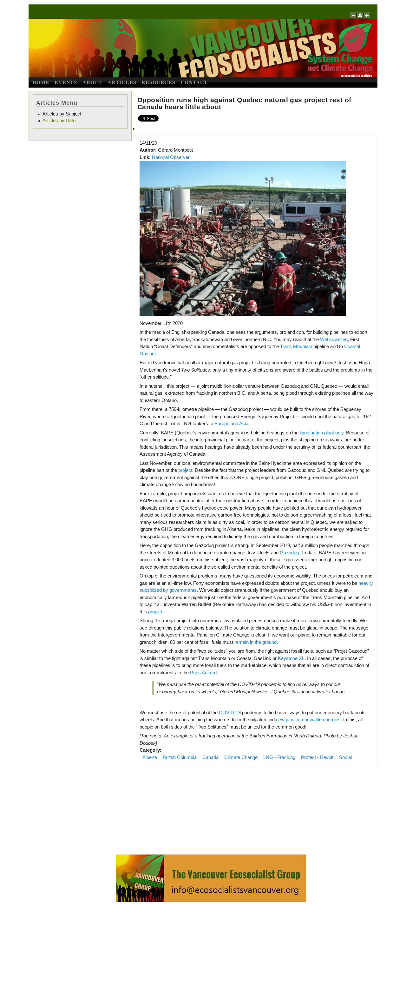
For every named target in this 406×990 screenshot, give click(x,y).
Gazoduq (289, 552)
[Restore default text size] (360, 18)
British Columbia (180, 757)
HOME (40, 82)
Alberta (149, 757)
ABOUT (92, 82)
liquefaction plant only (322, 432)
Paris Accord (203, 672)
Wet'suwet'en (334, 339)
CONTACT (194, 82)
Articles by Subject (62, 113)
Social (345, 757)
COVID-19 (230, 712)
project (185, 470)
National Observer (171, 157)
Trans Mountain (296, 346)
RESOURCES (158, 82)
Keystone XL (291, 658)
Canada (210, 757)
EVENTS (66, 82)
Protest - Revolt (317, 757)
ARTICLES (122, 82)
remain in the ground (255, 642)
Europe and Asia (231, 423)
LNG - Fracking (279, 757)
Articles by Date (59, 120)
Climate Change (241, 757)
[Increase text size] (367, 18)
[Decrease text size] (353, 18)
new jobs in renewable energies (308, 719)
